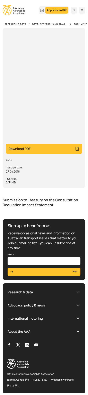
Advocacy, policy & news (26, 305)
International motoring (25, 318)
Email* (12, 254)
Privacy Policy (39, 379)
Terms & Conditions (18, 379)
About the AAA (19, 331)
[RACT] (41, 10)
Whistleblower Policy (62, 379)
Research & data (20, 292)
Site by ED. (12, 385)
